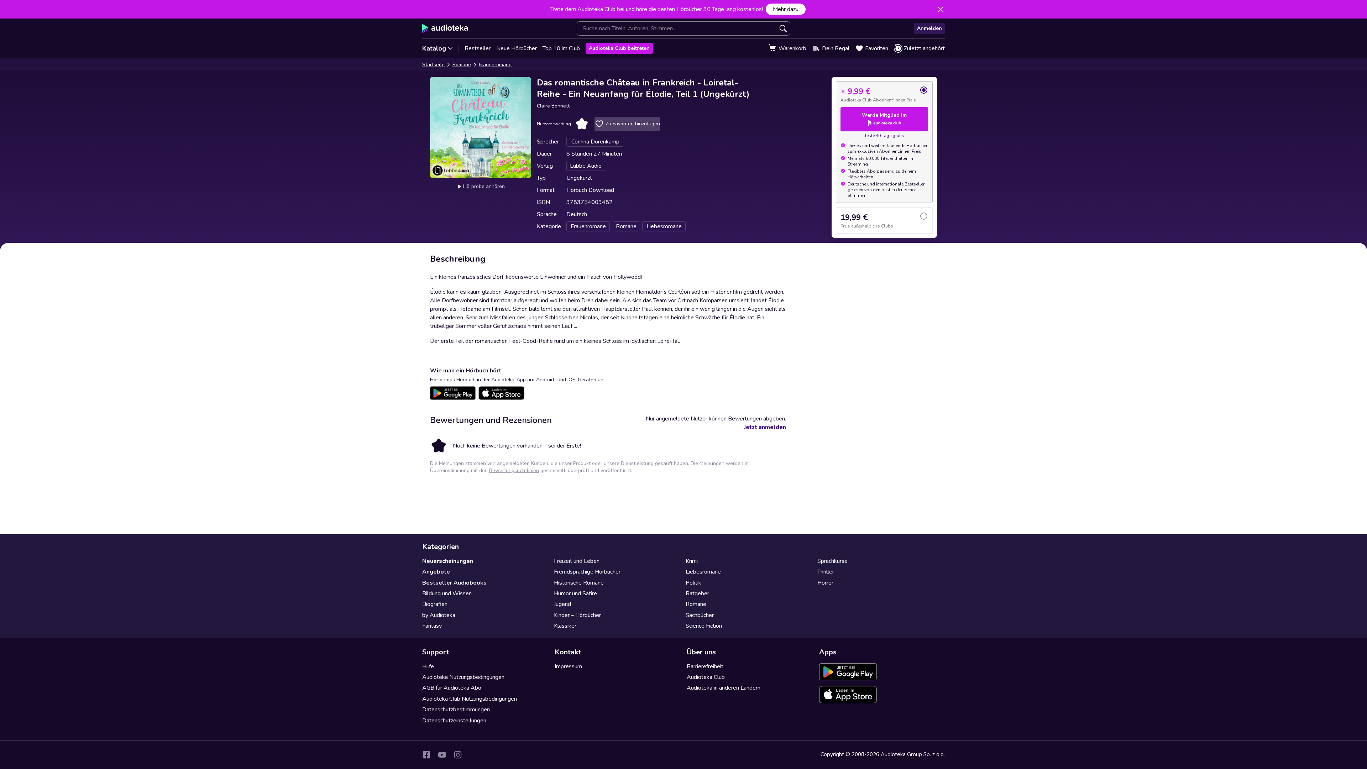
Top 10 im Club (561, 48)
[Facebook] (426, 754)
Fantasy (432, 626)
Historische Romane (579, 583)
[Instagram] (458, 754)
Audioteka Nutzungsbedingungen (463, 677)
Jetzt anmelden (765, 427)
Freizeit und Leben (576, 561)
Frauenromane (495, 64)
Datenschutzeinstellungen (454, 720)
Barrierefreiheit (705, 666)
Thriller (825, 572)
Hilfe (428, 666)
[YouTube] (442, 754)
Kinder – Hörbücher (577, 615)
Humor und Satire (575, 593)
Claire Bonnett (553, 106)
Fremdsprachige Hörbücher (587, 572)
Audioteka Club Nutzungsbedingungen (469, 699)
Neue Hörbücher (516, 48)
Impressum (568, 666)
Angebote (436, 572)
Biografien (434, 604)
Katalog (434, 48)
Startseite (433, 64)
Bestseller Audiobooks (454, 583)
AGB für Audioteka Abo (451, 688)
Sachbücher (700, 615)
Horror (825, 583)
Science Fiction (704, 626)
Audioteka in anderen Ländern (723, 688)
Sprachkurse (832, 561)
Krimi (692, 561)
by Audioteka (438, 615)
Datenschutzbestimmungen (456, 709)
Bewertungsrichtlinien (514, 470)
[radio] (884, 94)
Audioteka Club (706, 677)
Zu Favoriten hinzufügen (633, 123)
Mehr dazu (785, 9)
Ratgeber (697, 593)
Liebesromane (703, 572)
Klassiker (565, 626)
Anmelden (929, 28)
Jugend (562, 604)
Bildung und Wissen (447, 593)
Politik (693, 583)
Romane (461, 64)
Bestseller (478, 48)
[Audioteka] (445, 28)
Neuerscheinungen (447, 561)
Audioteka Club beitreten (619, 48)
